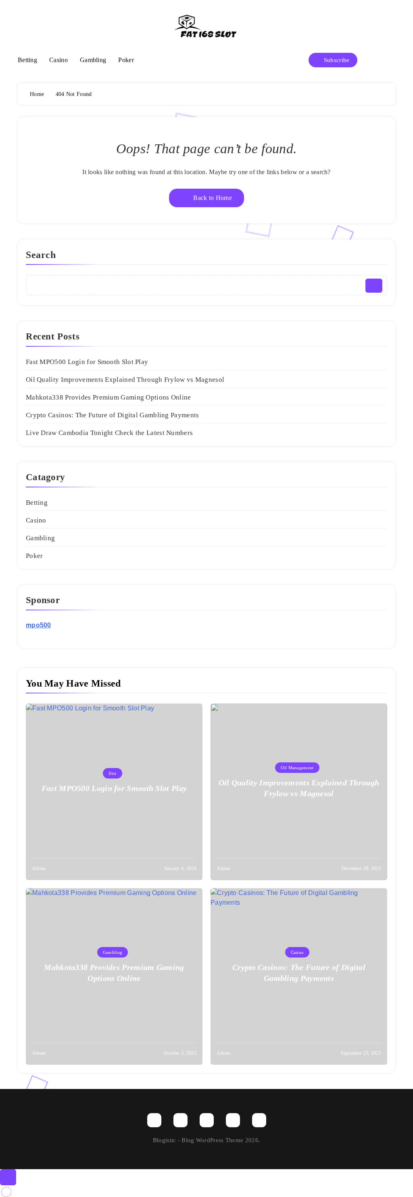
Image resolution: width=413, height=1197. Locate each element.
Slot (112, 773)
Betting (27, 59)
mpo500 (38, 625)
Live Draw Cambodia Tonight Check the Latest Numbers (109, 433)
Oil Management (297, 767)
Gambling (93, 59)
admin (39, 868)
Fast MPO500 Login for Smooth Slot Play (87, 362)
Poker (126, 59)
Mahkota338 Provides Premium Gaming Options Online (108, 397)
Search (41, 255)
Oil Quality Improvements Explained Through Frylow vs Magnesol (125, 379)
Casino (58, 59)
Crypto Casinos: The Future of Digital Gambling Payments (112, 415)
